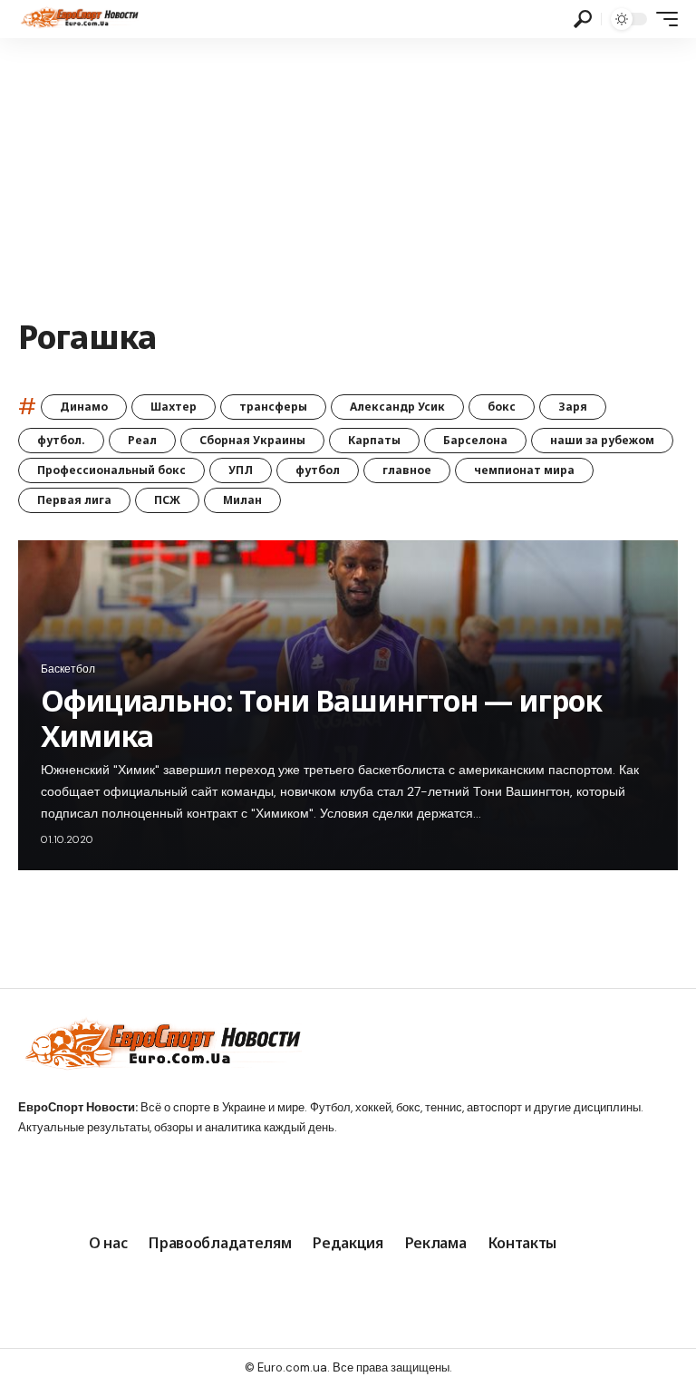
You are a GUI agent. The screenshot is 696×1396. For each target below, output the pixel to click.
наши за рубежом (602, 440)
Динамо (84, 406)
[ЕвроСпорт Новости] (78, 19)
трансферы (273, 406)
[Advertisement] (348, 174)
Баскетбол (68, 669)
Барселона (475, 440)
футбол (317, 470)
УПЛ (240, 470)
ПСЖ (167, 500)
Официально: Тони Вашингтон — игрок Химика (321, 717)
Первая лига (74, 500)
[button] (582, 19)
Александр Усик (397, 406)
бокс (502, 406)
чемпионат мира (524, 470)
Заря (572, 406)
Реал (142, 440)
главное (406, 470)
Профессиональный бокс (111, 470)
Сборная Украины (252, 440)
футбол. (61, 440)
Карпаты (374, 440)
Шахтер (173, 406)
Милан (242, 500)
